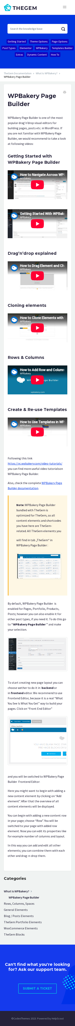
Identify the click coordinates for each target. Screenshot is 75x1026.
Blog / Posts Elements (19, 916)
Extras (19, 54)
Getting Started (17, 41)
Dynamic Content (37, 54)
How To (55, 54)
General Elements (16, 910)
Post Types (9, 48)
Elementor (26, 48)
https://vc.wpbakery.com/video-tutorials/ (35, 463)
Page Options (60, 41)
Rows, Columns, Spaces (19, 903)
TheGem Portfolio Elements (23, 922)
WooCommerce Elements (21, 928)
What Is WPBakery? (47, 73)
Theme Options (39, 41)
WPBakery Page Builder (24, 897)
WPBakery (42, 48)
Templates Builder (62, 48)
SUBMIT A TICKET (37, 988)
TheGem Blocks (14, 934)
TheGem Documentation (18, 73)
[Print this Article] (64, 93)
